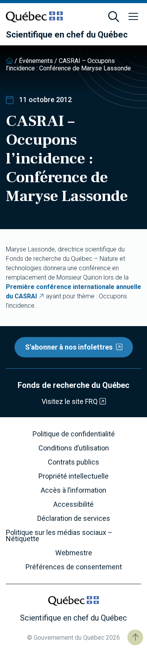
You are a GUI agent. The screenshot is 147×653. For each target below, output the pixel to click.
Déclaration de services (73, 518)
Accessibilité (73, 504)
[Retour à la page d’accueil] (9, 61)
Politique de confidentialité (74, 434)
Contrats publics (73, 462)
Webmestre (73, 553)
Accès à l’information (73, 490)
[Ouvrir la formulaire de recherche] (114, 17)
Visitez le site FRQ (70, 401)
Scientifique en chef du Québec (67, 34)
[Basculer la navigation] (133, 17)
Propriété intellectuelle (73, 476)
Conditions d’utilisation (73, 448)
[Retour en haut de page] (135, 637)
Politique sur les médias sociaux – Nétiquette (59, 535)
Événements (36, 61)
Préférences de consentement (73, 567)
